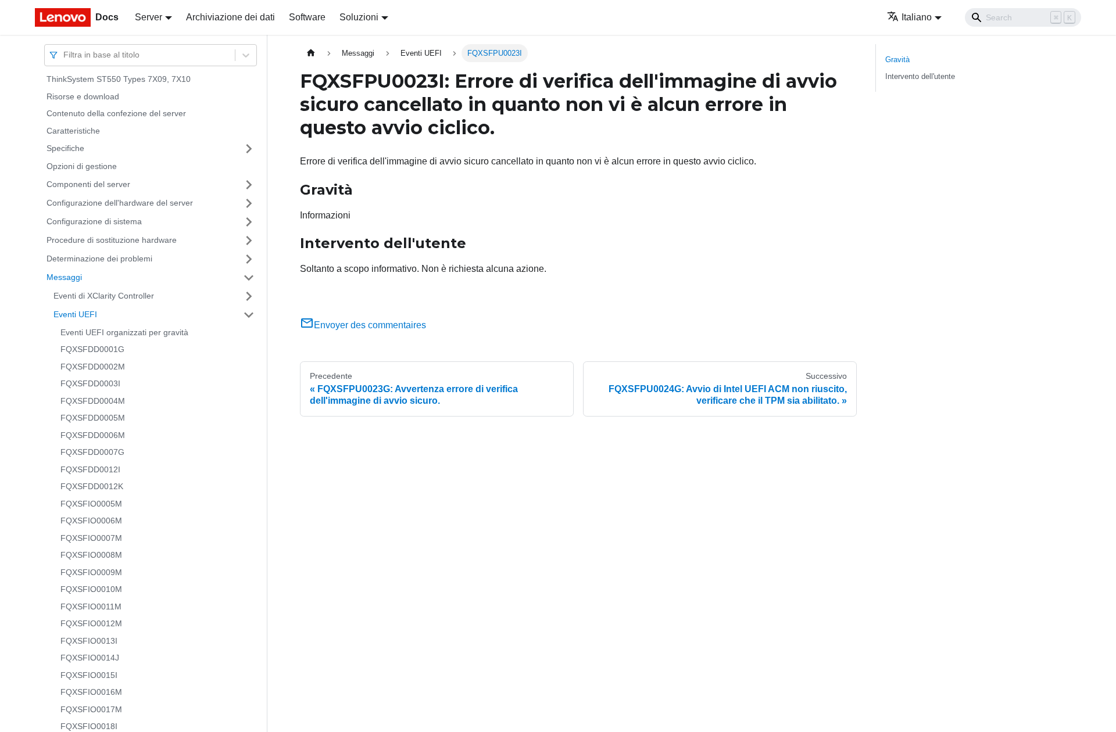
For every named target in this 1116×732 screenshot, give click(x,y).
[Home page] (311, 53)
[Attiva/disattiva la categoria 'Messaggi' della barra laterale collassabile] (249, 277)
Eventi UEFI (75, 314)
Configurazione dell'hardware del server (119, 202)
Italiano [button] (917, 17)
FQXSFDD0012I (90, 469)
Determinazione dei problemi (99, 258)
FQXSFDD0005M (92, 417)
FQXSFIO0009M (91, 572)
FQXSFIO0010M (91, 589)
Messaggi (64, 277)
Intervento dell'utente (920, 76)
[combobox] (64, 55)
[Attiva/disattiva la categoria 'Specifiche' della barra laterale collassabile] (249, 148)
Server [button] (148, 17)
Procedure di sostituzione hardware (111, 240)
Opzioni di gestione (81, 166)
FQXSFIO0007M (91, 538)
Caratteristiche (73, 130)
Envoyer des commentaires (370, 325)
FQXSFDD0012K (91, 486)
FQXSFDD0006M (92, 435)
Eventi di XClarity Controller (103, 295)
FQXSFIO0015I (88, 675)
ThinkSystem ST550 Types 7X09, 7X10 (118, 79)
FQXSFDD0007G (92, 452)
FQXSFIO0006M (91, 520)
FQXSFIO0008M (91, 554)
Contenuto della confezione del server (116, 113)
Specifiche (65, 148)
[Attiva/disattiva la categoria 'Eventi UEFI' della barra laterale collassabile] (249, 315)
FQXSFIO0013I (88, 640)
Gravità (897, 59)
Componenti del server (88, 184)
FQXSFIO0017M (91, 709)
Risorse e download (82, 96)
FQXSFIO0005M (91, 503)
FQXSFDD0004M (92, 401)
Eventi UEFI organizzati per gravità (124, 332)
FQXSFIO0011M (90, 606)
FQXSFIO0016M (91, 692)
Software (307, 17)
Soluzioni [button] (358, 17)
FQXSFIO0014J (89, 657)
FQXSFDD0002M (92, 366)
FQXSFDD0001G (92, 349)
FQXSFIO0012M (91, 623)
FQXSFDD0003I (90, 383)
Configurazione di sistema (94, 221)
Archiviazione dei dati (230, 17)
